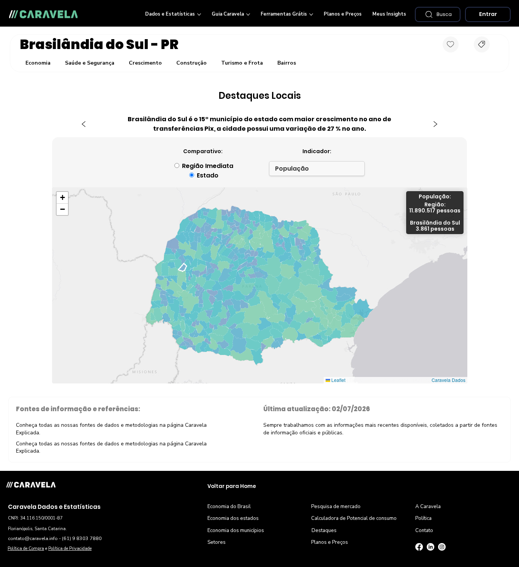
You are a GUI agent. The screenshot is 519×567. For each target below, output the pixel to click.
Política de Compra (26, 548)
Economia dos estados (233, 518)
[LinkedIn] (430, 547)
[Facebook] (419, 547)
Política (423, 518)
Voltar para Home (231, 486)
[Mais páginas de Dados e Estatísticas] (199, 14)
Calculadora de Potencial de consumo (354, 518)
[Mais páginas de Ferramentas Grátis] (311, 14)
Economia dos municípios (235, 530)
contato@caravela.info (33, 538)
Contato (424, 530)
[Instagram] (442, 547)
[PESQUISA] (482, 44)
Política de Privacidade (70, 548)
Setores (216, 542)
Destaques (324, 530)
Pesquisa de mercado (336, 506)
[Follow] (451, 44)
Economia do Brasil (229, 506)
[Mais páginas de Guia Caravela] (248, 14)
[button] (437, 14)
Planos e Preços (329, 542)
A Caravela (428, 506)
